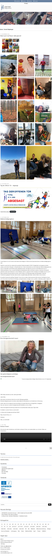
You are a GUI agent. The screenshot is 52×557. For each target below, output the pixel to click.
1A (1, 524)
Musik (22, 531)
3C (23, 524)
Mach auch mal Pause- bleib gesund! (10, 36)
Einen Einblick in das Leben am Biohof (9, 514)
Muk (19, 531)
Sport (34, 531)
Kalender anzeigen (4, 459)
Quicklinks (18, 1)
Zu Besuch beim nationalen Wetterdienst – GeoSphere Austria (14, 516)
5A (34, 524)
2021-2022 (44, 526)
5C (40, 524)
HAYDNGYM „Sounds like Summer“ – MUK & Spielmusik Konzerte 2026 (17, 513)
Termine (24, 1)
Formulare (4, 473)
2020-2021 (38, 526)
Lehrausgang (13, 531)
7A (1, 526)
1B (4, 524)
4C (32, 524)
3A (18, 524)
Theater (38, 531)
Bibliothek (4, 470)
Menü (26, 3)
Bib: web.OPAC (5, 471)
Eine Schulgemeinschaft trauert (9, 338)
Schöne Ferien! (4, 426)
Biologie (49, 528)
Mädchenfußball (28, 531)
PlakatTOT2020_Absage (5, 211)
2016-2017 (14, 526)
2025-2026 (21, 528)
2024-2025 (15, 528)
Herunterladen (12, 211)
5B (37, 524)
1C (7, 524)
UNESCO (44, 531)
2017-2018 (20, 526)
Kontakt (36, 1)
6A (43, 524)
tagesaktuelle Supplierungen (7, 468)
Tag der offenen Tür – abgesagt (9, 185)
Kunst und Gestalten (5, 531)
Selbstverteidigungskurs (7, 219)
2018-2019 (26, 526)
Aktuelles (30, 1)
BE (25, 528)
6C (48, 524)
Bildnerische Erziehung (41, 528)
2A (10, 524)
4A (26, 524)
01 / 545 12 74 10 (7, 546)
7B (4, 526)
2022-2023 (3, 528)
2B (12, 524)
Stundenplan (4, 467)
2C (15, 524)
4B (29, 524)
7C (7, 526)
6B (45, 524)
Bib (28, 528)
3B (20, 524)
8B (10, 526)
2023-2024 (9, 528)
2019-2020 (32, 526)
